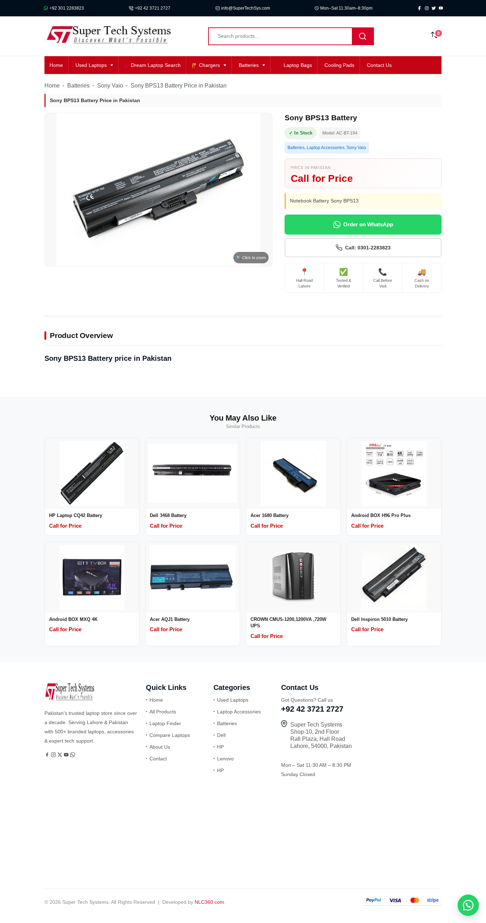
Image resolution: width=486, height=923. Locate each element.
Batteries (249, 65)
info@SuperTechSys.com (245, 8)
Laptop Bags (298, 65)
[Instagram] (54, 755)
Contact (158, 758)
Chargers (209, 65)
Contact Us (379, 65)
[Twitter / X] (60, 755)
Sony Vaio (110, 86)
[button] (468, 905)
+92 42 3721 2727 (152, 8)
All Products (162, 711)
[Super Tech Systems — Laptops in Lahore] (69, 698)
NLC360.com (209, 902)
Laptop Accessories (325, 147)
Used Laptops (91, 65)
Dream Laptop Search (156, 65)
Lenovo (225, 758)
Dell (221, 735)
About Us (159, 747)
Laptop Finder (165, 723)
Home (56, 65)
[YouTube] (67, 755)
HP (220, 747)
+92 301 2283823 (66, 8)
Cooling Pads (339, 65)
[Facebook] (47, 755)
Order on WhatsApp (368, 224)
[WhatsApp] (72, 755)
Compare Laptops (169, 735)
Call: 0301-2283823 (368, 247)
